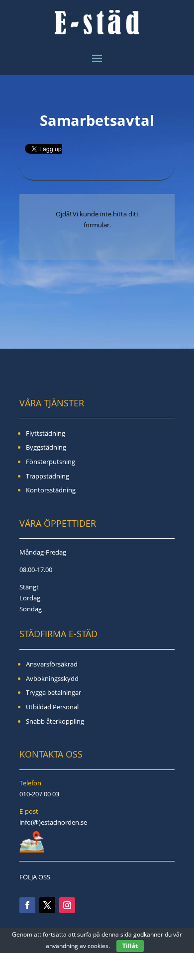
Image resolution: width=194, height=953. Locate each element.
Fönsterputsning (50, 461)
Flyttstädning (45, 433)
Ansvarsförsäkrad (52, 664)
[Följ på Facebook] (27, 905)
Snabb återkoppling (55, 721)
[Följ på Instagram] (67, 905)
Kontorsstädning (51, 489)
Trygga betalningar (53, 692)
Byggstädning (46, 447)
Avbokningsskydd (52, 678)
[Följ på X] (47, 905)
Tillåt (130, 946)
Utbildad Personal (52, 706)
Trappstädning (47, 476)
